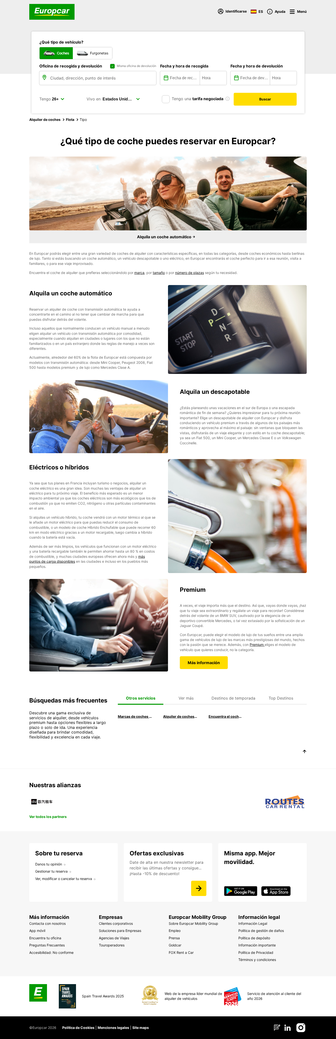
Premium (257, 644)
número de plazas (189, 273)
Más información (204, 662)
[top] (304, 752)
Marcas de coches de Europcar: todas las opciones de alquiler (135, 716)
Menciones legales (113, 1027)
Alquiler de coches (45, 119)
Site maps (140, 1027)
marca (139, 273)
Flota (70, 119)
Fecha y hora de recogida (184, 66)
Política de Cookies (78, 1027)
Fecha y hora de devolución (256, 66)
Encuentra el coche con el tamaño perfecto (226, 716)
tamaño (159, 273)
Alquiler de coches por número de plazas (180, 716)
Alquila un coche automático (164, 236)
